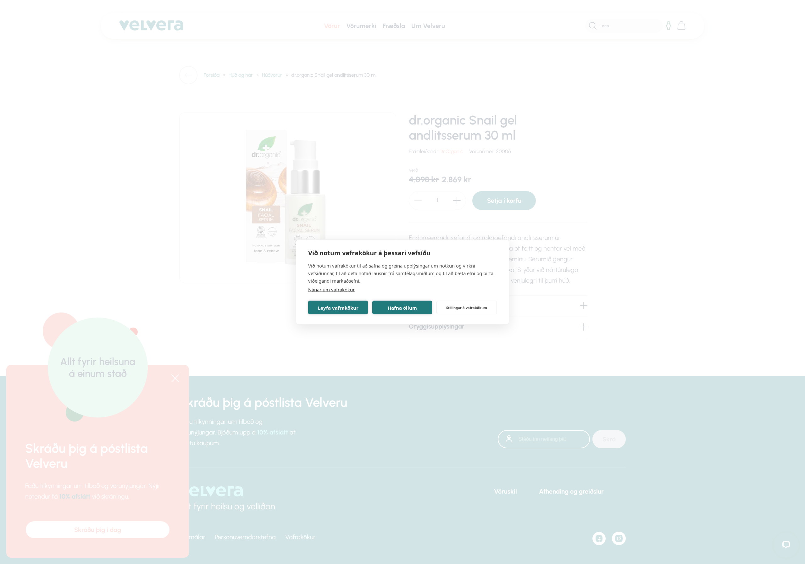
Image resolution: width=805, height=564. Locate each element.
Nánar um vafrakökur (331, 289)
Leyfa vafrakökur (338, 307)
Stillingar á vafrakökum (466, 307)
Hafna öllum (402, 307)
